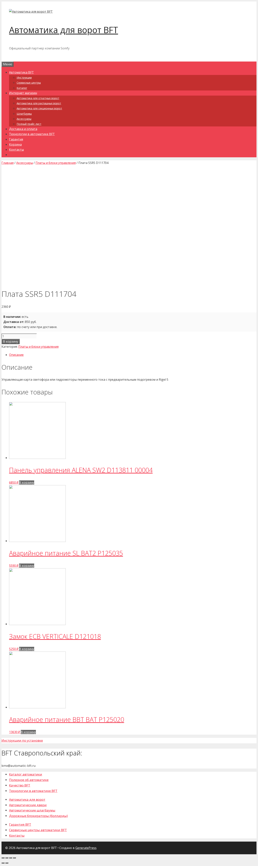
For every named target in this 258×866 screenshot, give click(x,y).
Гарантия (16, 139)
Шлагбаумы (24, 113)
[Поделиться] (6, 857)
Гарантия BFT (20, 824)
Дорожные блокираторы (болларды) (38, 816)
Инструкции (24, 77)
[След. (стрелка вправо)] (6, 863)
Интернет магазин (23, 93)
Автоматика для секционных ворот (39, 108)
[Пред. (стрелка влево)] (3, 863)
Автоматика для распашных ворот (39, 103)
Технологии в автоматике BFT (32, 134)
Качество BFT (19, 785)
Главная (8, 163)
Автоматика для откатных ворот (38, 98)
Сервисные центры (29, 82)
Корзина (15, 144)
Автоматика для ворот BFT (63, 30)
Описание (16, 355)
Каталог (22, 88)
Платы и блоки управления (56, 163)
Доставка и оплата (23, 129)
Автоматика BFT (21, 72)
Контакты (16, 149)
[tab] (132, 354)
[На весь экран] (10, 857)
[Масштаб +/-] (14, 857)
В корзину (10, 341)
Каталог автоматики (25, 774)
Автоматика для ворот (27, 799)
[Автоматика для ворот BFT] (31, 11)
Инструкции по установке (22, 740)
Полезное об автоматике (29, 780)
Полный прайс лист (29, 124)
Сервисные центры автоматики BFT (38, 830)
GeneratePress (86, 848)
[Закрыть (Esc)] (3, 857)
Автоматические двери (28, 805)
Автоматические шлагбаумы (32, 810)
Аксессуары (24, 119)
